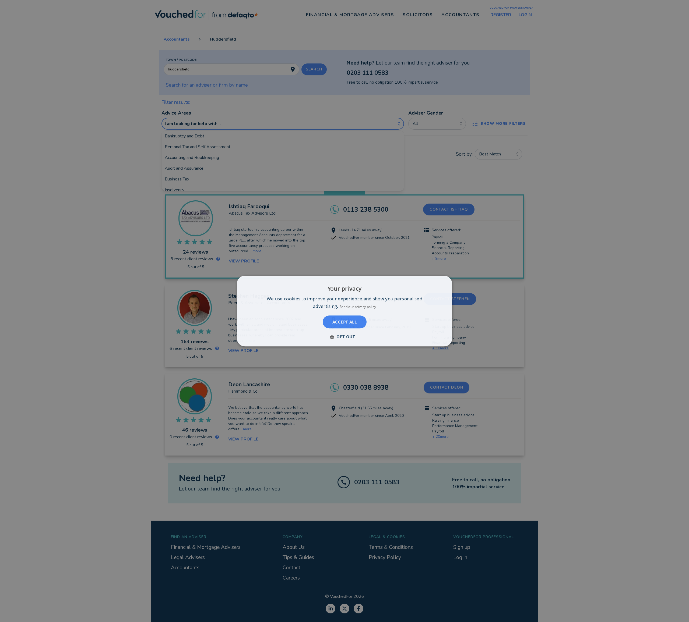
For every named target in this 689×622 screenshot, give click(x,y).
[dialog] (344, 311)
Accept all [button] (344, 322)
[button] (344, 337)
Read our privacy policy (358, 306)
